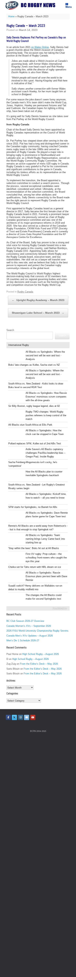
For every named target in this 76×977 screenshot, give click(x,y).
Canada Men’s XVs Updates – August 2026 (29, 635)
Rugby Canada (25, 291)
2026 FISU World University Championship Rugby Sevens (37, 630)
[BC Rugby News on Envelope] (26, 717)
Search (10, 330)
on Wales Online (40, 47)
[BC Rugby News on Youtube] (32, 717)
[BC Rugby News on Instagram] (20, 717)
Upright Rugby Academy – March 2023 (38, 300)
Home (11, 16)
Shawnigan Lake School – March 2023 (38, 312)
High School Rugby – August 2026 (40, 654)
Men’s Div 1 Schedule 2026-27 (22, 640)
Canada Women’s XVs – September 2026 (28, 626)
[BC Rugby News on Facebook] (8, 717)
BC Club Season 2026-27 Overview (25, 621)
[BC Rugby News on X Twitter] (14, 717)
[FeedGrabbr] (38, 608)
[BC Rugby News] (31, 5)
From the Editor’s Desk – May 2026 (39, 663)
